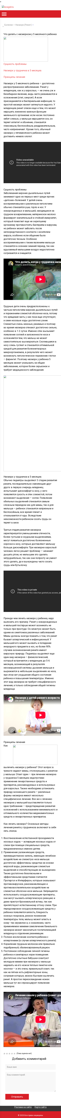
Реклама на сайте (23, 1107)
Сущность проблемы (15, 64)
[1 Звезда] (5, 1053)
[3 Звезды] (10, 1053)
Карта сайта (40, 1107)
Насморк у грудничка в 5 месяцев (22, 70)
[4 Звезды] (12, 1053)
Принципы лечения (14, 77)
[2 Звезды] (7, 1053)
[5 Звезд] (15, 1053)
